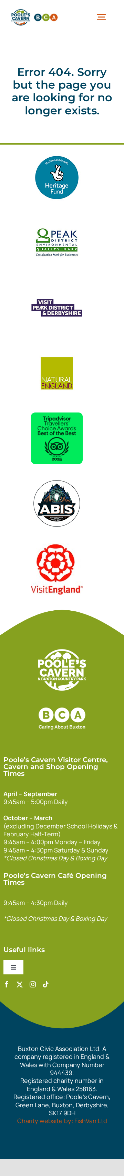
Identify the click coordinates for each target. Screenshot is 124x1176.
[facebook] (6, 984)
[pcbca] (34, 10)
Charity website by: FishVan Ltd (62, 1121)
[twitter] (20, 984)
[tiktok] (46, 984)
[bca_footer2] (62, 701)
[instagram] (33, 984)
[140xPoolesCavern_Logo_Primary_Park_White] (62, 652)
